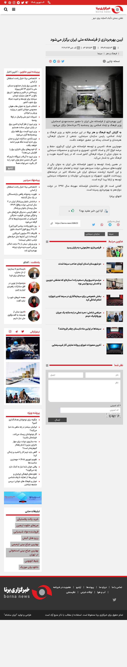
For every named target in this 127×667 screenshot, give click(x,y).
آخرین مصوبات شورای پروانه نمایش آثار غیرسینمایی (76, 345)
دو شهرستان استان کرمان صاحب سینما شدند (79, 264)
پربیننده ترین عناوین (30, 72)
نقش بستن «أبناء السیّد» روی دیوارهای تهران (103, 18)
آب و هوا (101, 592)
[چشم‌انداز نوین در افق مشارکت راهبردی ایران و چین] (34, 287)
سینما (100, 53)
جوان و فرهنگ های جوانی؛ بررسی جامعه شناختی (22, 483)
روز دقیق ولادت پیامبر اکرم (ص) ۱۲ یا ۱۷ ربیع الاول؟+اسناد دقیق (23, 227)
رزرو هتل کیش (30, 538)
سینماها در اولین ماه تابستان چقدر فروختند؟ (79, 329)
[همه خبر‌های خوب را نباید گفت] (34, 301)
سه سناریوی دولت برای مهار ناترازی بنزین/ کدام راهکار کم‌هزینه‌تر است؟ (25, 445)
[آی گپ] (5, 2)
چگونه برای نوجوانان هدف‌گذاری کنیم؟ (23, 421)
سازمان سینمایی (92, 234)
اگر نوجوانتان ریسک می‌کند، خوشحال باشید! (25, 436)
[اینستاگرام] (14, 2)
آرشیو (10, 168)
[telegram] (54, 61)
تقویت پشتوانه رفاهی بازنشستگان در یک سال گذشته (22, 196)
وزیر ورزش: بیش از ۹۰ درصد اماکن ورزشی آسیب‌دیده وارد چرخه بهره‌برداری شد (22, 247)
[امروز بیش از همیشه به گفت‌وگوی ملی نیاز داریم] (34, 316)
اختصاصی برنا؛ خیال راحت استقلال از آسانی (22, 80)
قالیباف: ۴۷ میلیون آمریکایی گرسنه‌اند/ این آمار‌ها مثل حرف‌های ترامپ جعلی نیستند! (22, 237)
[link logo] (109, 9)
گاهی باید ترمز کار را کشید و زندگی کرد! (22, 454)
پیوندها (90, 587)
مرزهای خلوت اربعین (27, 526)
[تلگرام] (18, 2)
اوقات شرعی (86, 592)
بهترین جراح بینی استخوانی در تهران (23, 553)
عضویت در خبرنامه (62, 587)
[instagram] (10, 332)
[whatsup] (58, 61)
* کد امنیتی (115, 405)
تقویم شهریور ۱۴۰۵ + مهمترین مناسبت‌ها (23, 461)
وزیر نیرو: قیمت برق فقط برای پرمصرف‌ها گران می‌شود (24, 133)
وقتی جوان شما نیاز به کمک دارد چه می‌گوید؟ (23, 468)
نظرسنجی (70, 592)
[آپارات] (9, 2)
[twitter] (62, 61)
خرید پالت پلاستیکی (27, 519)
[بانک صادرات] (23, 498)
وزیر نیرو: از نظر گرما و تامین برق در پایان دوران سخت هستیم (23, 126)
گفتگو (26, 262)
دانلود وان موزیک (29, 567)
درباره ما (103, 587)
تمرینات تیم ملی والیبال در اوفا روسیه (24, 118)
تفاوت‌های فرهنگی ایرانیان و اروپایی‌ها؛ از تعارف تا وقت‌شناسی (22, 475)
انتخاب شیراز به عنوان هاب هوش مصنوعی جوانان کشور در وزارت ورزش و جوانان (23, 110)
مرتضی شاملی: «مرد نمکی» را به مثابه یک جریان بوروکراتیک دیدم (78, 314)
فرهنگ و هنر (111, 53)
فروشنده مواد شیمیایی (26, 532)
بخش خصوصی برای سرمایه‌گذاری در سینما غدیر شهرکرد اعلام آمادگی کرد (74, 298)
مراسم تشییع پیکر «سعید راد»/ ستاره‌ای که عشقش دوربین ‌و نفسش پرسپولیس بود (73, 281)
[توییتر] (22, 2)
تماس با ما (117, 587)
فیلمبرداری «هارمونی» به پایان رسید (84, 248)
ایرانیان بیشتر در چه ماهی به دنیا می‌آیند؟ (22, 428)
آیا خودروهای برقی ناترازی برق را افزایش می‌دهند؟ (23, 151)
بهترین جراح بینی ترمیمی (25, 544)
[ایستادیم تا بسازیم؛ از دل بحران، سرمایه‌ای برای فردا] (34, 273)
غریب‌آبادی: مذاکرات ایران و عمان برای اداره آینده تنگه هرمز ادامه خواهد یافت (22, 142)
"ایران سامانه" (10, 615)
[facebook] (50, 61)
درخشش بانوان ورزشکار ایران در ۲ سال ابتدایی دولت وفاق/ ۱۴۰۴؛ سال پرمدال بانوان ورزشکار (22, 205)
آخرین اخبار (12, 72)
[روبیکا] (26, 2)
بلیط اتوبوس (31, 561)
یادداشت (35, 262)
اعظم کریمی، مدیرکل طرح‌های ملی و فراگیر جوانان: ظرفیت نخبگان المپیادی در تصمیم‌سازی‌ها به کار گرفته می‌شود (22, 217)
